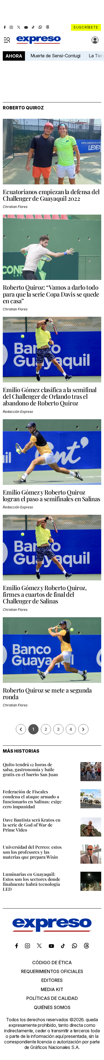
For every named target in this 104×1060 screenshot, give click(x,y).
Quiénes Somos (52, 1007)
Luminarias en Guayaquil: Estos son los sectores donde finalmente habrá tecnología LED (31, 881)
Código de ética (52, 962)
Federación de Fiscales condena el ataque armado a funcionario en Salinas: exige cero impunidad (32, 799)
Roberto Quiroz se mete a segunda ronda (47, 693)
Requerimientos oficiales (52, 971)
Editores (52, 980)
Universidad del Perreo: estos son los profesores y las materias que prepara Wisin (32, 852)
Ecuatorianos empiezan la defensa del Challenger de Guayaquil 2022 (51, 194)
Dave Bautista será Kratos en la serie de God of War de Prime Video (31, 825)
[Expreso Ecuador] (52, 930)
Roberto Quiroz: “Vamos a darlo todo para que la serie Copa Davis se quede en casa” (51, 294)
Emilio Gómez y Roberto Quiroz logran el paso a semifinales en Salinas (51, 495)
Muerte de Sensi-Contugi (55, 55)
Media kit (52, 989)
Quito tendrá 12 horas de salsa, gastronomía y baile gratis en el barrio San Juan (30, 769)
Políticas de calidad (52, 998)
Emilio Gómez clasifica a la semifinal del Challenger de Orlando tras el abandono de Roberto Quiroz (50, 396)
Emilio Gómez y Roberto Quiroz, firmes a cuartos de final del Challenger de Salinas (45, 594)
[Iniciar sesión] (95, 40)
